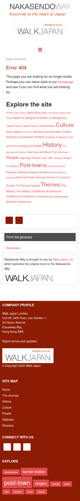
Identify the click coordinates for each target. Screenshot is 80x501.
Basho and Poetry (50, 112)
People (12, 157)
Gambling (23, 146)
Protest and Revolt (56, 166)
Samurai (40, 177)
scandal (55, 483)
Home (6, 389)
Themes (50, 184)
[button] (40, 49)
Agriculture (34, 112)
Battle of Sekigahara (26, 118)
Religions (33, 172)
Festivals (50, 137)
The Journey (10, 395)
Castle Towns (13, 126)
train (6, 491)
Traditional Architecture (47, 191)
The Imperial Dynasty (28, 185)
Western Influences (18, 202)
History (52, 144)
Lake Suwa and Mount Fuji (42, 152)
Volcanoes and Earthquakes (52, 196)
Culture (65, 125)
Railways (11, 172)
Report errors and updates (19, 341)
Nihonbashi (62, 152)
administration (11, 472)
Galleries (8, 419)
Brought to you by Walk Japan (40, 28)
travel (30, 491)
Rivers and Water (25, 177)
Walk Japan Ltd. (63, 259)
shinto (67, 483)
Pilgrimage (25, 158)
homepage (65, 81)
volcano (41, 491)
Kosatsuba (13, 248)
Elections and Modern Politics (52, 132)
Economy (27, 131)
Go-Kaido (36, 146)
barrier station (34, 471)
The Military (23, 191)
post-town (17, 482)
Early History (14, 132)
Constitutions (46, 126)
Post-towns (33, 165)
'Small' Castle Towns (16, 112)
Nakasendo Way (40, 6)
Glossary (8, 425)
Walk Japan (33, 366)
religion (41, 483)
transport (18, 491)
